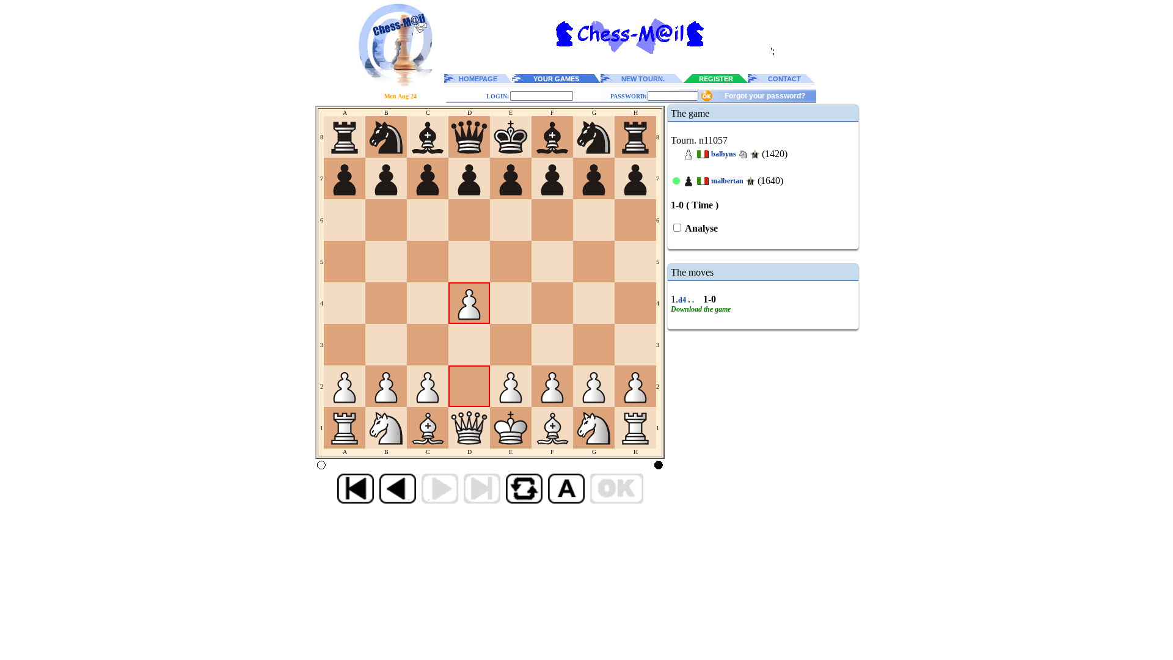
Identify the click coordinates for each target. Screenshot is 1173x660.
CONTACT (784, 78)
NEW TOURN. (643, 78)
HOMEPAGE (478, 78)
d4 (683, 300)
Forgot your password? (765, 96)
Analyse (700, 228)
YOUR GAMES (556, 78)
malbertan (727, 181)
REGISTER (716, 78)
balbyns (723, 154)
